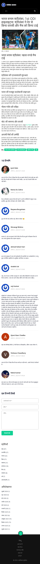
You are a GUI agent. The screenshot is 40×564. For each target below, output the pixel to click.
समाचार (4, 463)
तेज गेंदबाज (29, 125)
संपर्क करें (20, 553)
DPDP (20, 556)
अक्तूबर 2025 (6, 519)
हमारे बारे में (20, 544)
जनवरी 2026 (5, 508)
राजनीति (4, 452)
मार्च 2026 (5, 505)
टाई (36, 150)
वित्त (3, 469)
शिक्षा (4, 459)
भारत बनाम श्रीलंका (10, 150)
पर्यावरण (4, 473)
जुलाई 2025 (5, 529)
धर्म (3, 476)
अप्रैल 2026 (5, 502)
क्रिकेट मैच (30, 150)
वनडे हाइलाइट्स (21, 150)
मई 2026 (4, 498)
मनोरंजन (4, 466)
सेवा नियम (20, 547)
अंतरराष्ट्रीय (5, 480)
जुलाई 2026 (5, 491)
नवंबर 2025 (5, 515)
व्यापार (4, 456)
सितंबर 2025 (6, 522)
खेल (3, 449)
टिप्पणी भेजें (7, 433)
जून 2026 (5, 495)
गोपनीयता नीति (20, 550)
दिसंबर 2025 (5, 512)
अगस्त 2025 (5, 526)
